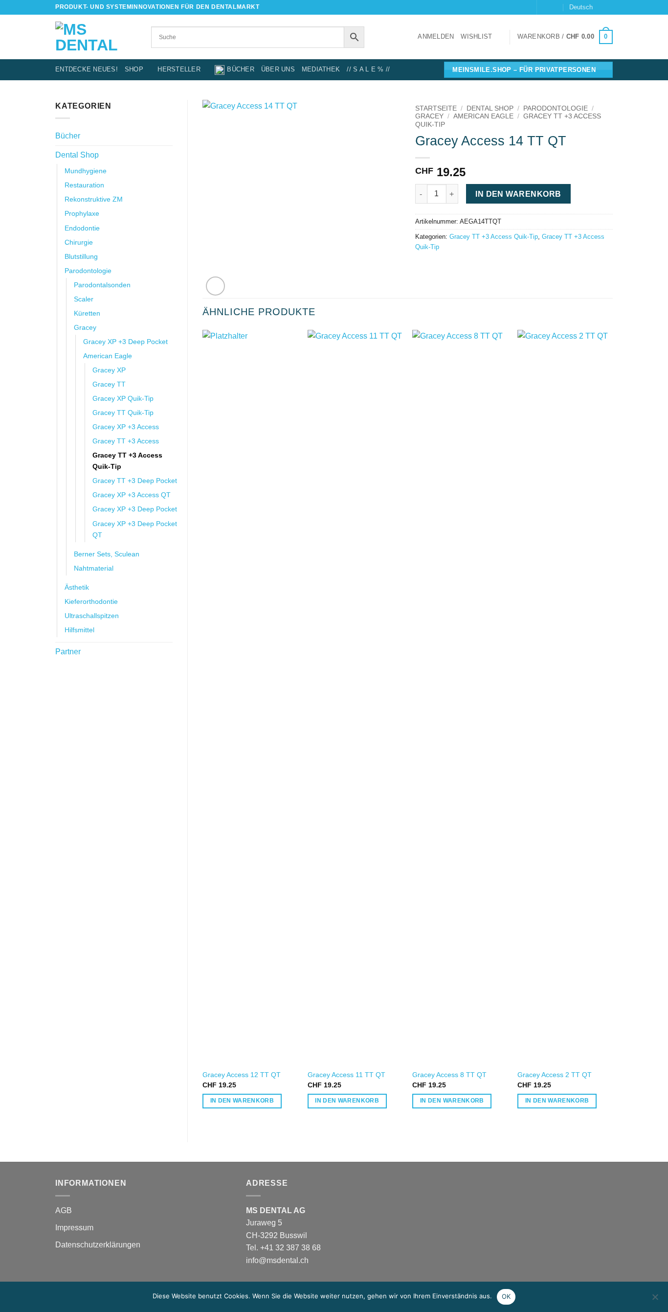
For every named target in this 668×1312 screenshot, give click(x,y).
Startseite (436, 108)
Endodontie (82, 228)
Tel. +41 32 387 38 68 (283, 1247)
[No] (655, 1300)
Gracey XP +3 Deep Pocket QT (134, 529)
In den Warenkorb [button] (242, 1101)
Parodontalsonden (102, 285)
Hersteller (178, 69)
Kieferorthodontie (91, 601)
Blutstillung (81, 256)
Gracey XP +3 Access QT (131, 495)
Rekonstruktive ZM (94, 199)
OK (506, 1296)
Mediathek (321, 69)
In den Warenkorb (518, 194)
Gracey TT (109, 384)
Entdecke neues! (86, 69)
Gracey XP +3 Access (125, 427)
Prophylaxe (82, 213)
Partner (68, 651)
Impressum (74, 1227)
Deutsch (581, 7)
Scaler (83, 299)
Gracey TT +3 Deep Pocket (134, 480)
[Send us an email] (545, 7)
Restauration (84, 185)
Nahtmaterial (93, 568)
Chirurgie (79, 242)
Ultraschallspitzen (92, 616)
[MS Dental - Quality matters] (95, 37)
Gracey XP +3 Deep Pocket (125, 341)
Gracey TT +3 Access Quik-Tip (127, 460)
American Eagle (107, 356)
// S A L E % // (368, 69)
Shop (134, 69)
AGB (63, 1210)
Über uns (278, 69)
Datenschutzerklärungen (97, 1245)
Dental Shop (77, 155)
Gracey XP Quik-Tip (123, 398)
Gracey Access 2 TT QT (554, 1075)
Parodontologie (88, 271)
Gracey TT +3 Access (125, 441)
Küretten (87, 313)
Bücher (240, 69)
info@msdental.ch (277, 1260)
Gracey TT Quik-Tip (123, 412)
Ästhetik (77, 587)
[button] (436, 36)
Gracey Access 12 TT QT (241, 1075)
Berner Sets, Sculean (106, 554)
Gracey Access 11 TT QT (346, 1075)
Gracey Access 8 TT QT (449, 1075)
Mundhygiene (86, 171)
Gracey (85, 327)
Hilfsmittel (79, 630)
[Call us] (555, 7)
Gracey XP (109, 370)
